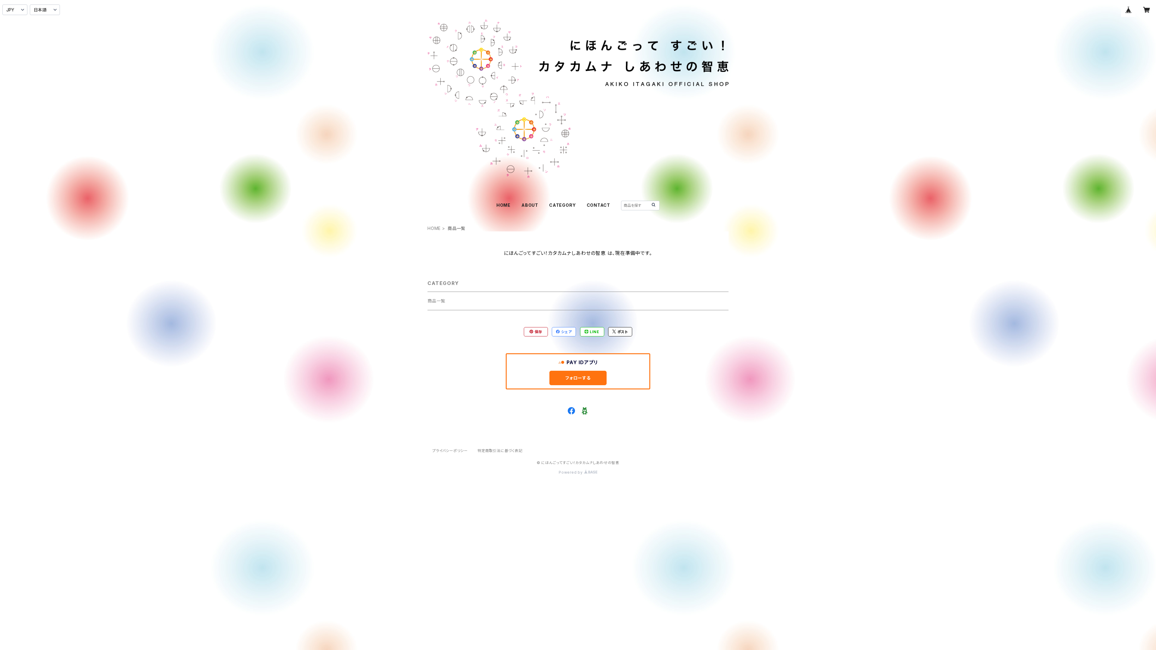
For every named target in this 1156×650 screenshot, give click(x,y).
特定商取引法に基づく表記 (500, 450)
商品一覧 (436, 300)
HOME (503, 205)
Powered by (571, 472)
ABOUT (529, 205)
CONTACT (599, 205)
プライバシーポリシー (450, 450)
